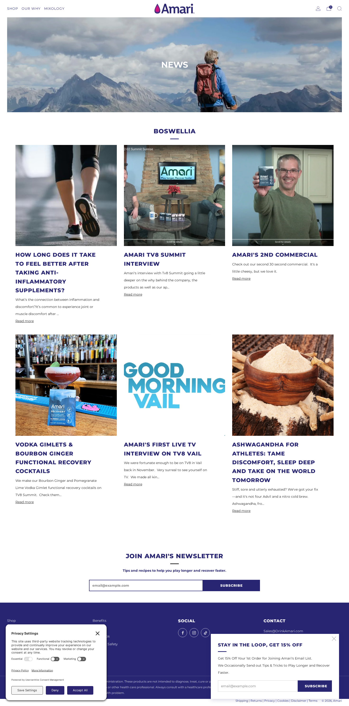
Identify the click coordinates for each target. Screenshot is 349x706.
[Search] (339, 8)
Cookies (283, 700)
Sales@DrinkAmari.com (283, 631)
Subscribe (316, 686)
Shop (11, 620)
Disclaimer (298, 700)
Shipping (242, 700)
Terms (313, 700)
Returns (256, 700)
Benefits (99, 620)
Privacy (269, 700)
